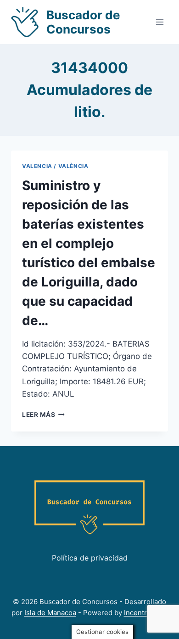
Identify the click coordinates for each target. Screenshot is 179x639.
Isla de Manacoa (50, 612)
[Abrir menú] (159, 22)
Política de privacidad (90, 557)
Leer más (43, 414)
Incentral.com (146, 612)
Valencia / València (55, 166)
